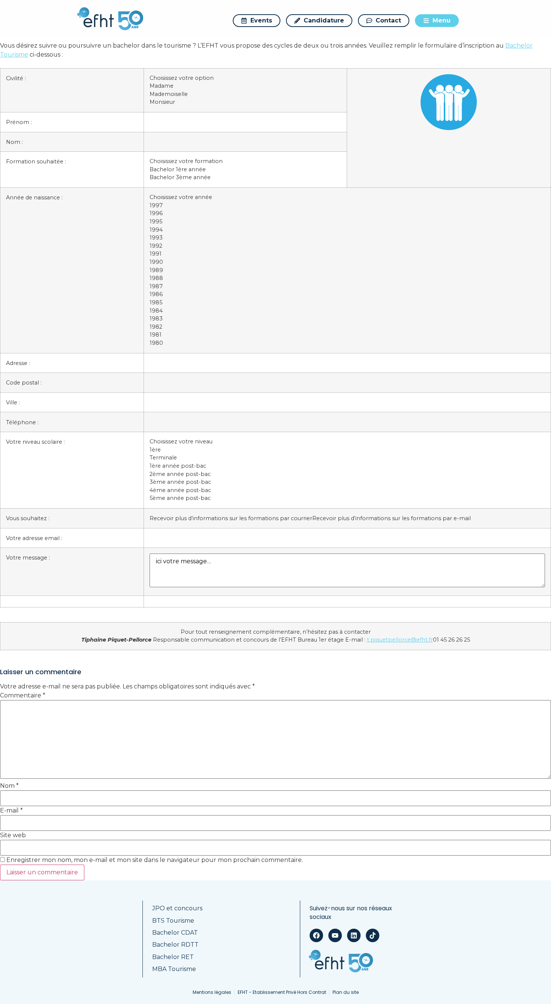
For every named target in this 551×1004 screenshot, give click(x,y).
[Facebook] (316, 935)
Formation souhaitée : (36, 161)
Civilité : (16, 78)
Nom (9, 786)
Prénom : (19, 122)
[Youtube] (335, 935)
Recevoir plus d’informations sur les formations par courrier (231, 518)
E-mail (11, 811)
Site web (13, 835)
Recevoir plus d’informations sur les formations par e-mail (391, 518)
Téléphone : (22, 422)
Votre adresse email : (34, 538)
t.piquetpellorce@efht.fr (400, 639)
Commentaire (22, 696)
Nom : (14, 142)
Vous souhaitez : (27, 518)
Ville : (13, 402)
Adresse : (18, 363)
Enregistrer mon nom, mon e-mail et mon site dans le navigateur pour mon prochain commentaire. (154, 860)
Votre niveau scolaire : (35, 441)
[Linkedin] (354, 935)
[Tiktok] (372, 935)
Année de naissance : (34, 197)
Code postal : (24, 382)
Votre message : (28, 557)
